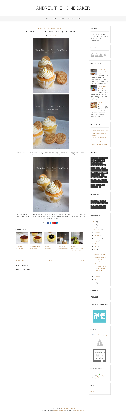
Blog (79, 19)
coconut (99, 165)
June (95, 246)
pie (100, 179)
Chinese (100, 162)
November (97, 233)
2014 (94, 227)
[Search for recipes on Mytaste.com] (100, 376)
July (95, 244)
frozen (95, 170)
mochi (102, 175)
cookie (44, 28)
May (95, 249)
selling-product (58, 28)
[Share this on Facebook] (48, 223)
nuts (96, 177)
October (96, 235)
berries (96, 158)
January (96, 279)
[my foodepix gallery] (99, 342)
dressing (103, 167)
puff (92, 182)
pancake (104, 177)
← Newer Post (20, 260)
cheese (39, 28)
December (97, 230)
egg (92, 170)
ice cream (99, 172)
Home (47, 19)
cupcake (50, 28)
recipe (101, 182)
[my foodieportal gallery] (99, 316)
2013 (94, 283)
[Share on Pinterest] (55, 223)
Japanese (105, 172)
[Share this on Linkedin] (57, 223)
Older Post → (82, 260)
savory (105, 182)
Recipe (62, 19)
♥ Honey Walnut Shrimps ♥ (98, 142)
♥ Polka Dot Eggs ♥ (99, 254)
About (54, 19)
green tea (93, 172)
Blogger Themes (79, 410)
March (96, 274)
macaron (97, 175)
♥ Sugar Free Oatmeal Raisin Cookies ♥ (102, 71)
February (96, 276)
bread (100, 158)
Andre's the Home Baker (63, 8)
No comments (52, 35)
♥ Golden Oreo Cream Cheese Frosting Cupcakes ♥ (50, 31)
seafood (93, 184)
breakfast (105, 158)
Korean (93, 175)
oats (100, 177)
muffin (92, 177)
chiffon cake (94, 162)
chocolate (93, 165)
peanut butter (94, 179)
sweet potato (94, 187)
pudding (104, 179)
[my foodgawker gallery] (99, 335)
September (97, 238)
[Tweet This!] (50, 223)
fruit (99, 170)
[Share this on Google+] (53, 223)
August (96, 241)
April (95, 252)
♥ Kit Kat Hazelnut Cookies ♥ (99, 144)
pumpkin (96, 182)
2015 (94, 225)
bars (92, 158)
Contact (71, 19)
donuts (98, 167)
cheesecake (101, 160)
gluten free (105, 170)
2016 (94, 222)
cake (92, 160)
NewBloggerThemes (59, 410)
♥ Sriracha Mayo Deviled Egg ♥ (99, 131)
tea (100, 187)
